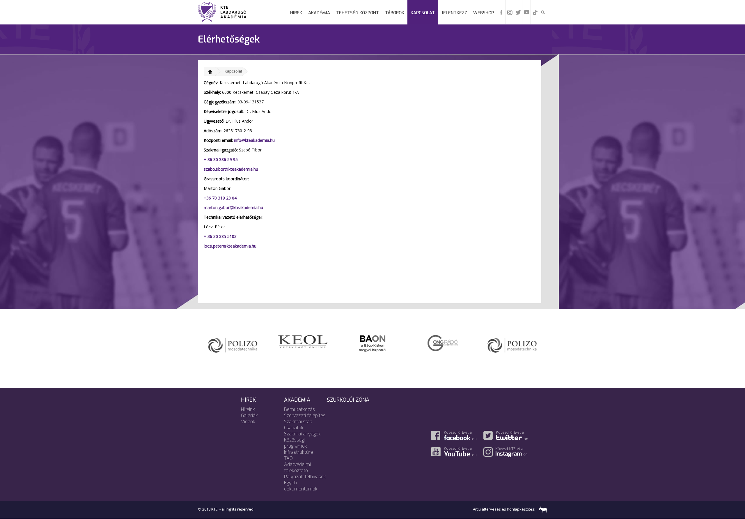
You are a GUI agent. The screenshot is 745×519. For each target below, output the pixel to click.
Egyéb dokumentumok (300, 486)
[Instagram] (509, 12)
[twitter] (518, 12)
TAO (288, 458)
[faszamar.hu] (541, 509)
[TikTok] (535, 12)
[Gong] (442, 342)
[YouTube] (526, 12)
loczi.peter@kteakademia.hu (230, 246)
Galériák (249, 415)
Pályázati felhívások (305, 477)
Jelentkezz (454, 13)
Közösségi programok (295, 443)
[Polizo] (233, 343)
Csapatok (294, 428)
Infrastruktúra (298, 452)
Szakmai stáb (298, 422)
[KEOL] (302, 341)
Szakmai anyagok (302, 434)
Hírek (296, 13)
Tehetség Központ (357, 13)
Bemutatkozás (299, 409)
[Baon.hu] (372, 343)
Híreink (248, 409)
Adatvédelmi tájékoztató (297, 467)
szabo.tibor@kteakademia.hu (231, 169)
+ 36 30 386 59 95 (221, 159)
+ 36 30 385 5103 (220, 236)
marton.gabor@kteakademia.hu (234, 207)
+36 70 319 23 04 (221, 198)
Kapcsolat (423, 13)
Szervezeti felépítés (304, 415)
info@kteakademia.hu (254, 140)
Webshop (483, 13)
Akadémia (319, 13)
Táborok (394, 13)
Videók (248, 422)
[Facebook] (501, 12)
